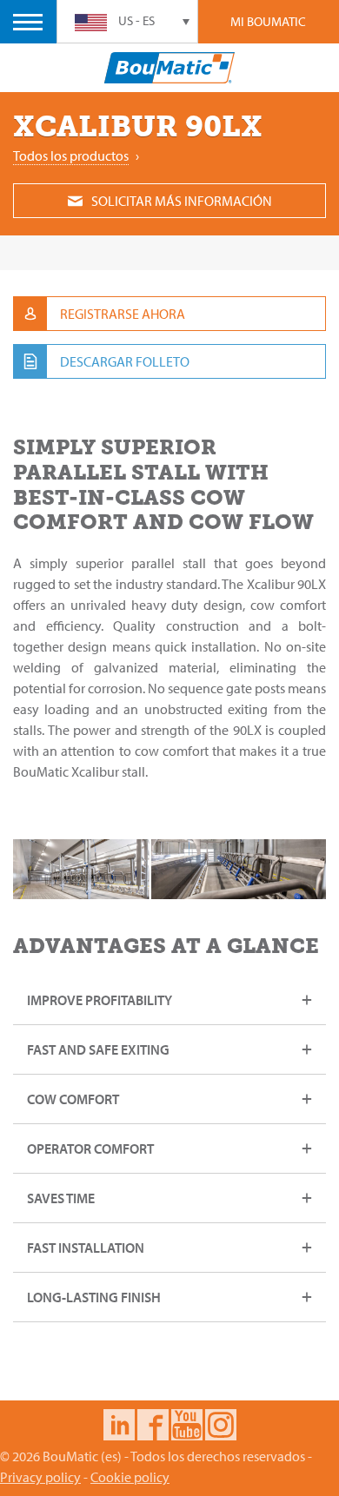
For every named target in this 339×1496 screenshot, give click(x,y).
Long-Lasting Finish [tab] (94, 1297)
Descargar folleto (124, 361)
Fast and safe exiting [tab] (98, 1049)
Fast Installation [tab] (85, 1247)
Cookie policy (130, 1477)
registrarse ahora (122, 313)
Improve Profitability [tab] (99, 1000)
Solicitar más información (181, 200)
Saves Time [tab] (61, 1198)
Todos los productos (71, 155)
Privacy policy (40, 1477)
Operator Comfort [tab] (90, 1148)
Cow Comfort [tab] (74, 1099)
